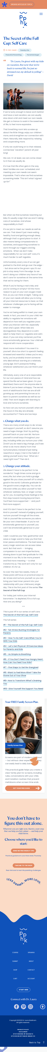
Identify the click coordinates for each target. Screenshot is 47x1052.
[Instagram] (30, 1007)
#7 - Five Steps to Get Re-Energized (20, 667)
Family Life (24, 50)
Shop (15, 970)
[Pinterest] (23, 1007)
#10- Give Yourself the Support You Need (23, 688)
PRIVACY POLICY (23, 1029)
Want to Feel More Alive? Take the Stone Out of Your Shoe (22, 674)
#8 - (5, 672)
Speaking (31, 952)
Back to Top (34, 1042)
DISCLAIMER (23, 1032)
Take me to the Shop (23, 865)
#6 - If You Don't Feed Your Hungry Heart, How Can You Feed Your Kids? (23, 661)
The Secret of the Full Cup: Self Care (20, 614)
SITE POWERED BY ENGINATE (23, 1034)
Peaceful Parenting (13, 55)
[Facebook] (16, 1007)
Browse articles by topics (21, 4)
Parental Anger (33, 55)
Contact (31, 970)
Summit (15, 961)
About (31, 961)
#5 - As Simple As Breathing (17, 654)
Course (15, 952)
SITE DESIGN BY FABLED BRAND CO (23, 1036)
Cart (15, 979)
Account (31, 979)
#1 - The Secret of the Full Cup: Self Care (23, 624)
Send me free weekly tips (23, 851)
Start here (23, 990)
